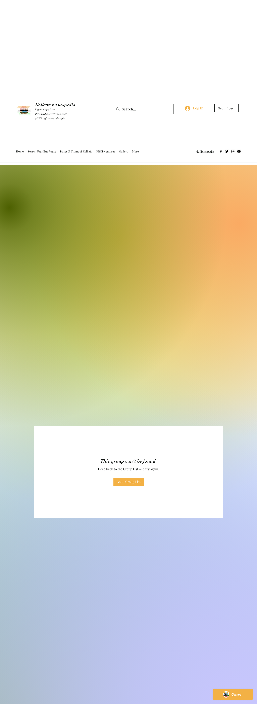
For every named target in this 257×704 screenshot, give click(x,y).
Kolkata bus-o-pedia (55, 104)
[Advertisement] (73, 9)
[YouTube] (239, 151)
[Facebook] (221, 151)
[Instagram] (233, 151)
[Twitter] (227, 151)
